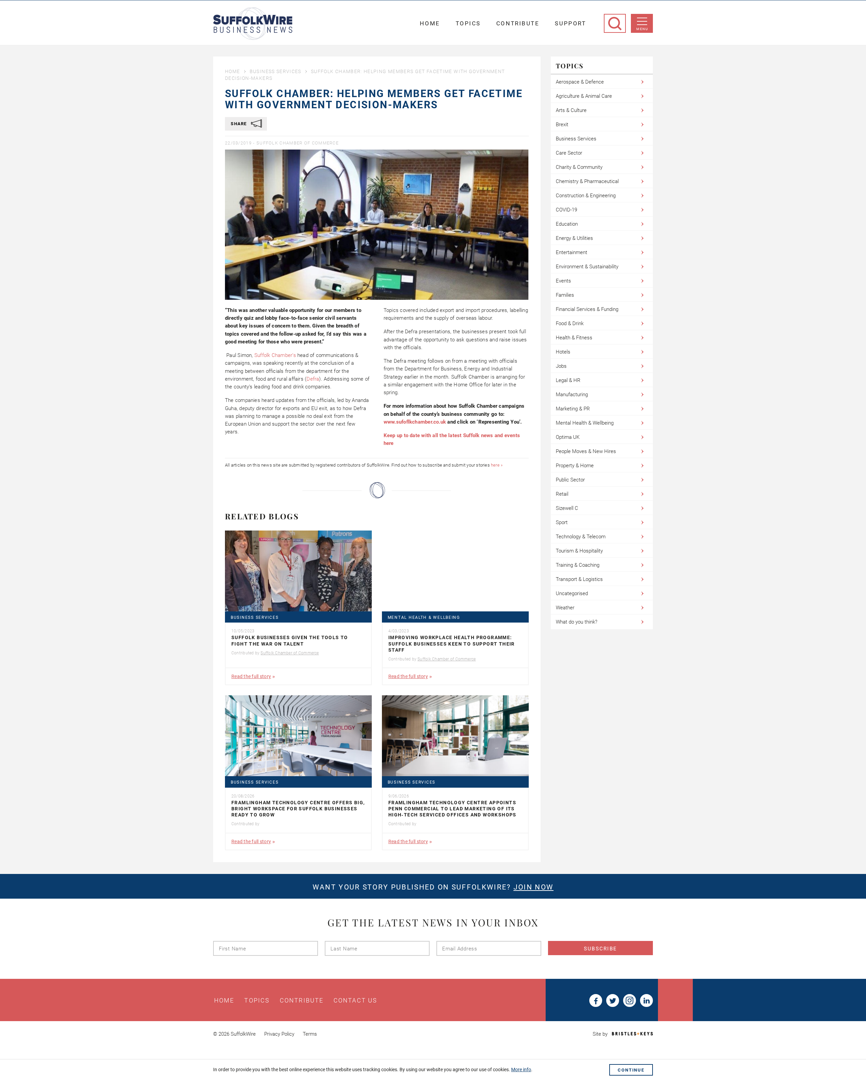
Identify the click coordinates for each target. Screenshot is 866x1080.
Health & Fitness (574, 338)
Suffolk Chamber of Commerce (297, 142)
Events (563, 281)
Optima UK (567, 437)
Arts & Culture (571, 110)
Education (567, 224)
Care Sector (569, 153)
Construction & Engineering (586, 196)
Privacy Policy (279, 1034)
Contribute (518, 23)
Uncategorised (572, 593)
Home (430, 23)
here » (497, 465)
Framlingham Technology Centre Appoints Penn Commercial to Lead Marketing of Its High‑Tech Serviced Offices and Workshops (452, 808)
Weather (565, 608)
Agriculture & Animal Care (584, 96)
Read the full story (251, 676)
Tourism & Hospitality (579, 551)
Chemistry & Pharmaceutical (587, 181)
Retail (562, 494)
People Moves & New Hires (586, 451)
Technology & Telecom (581, 537)
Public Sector (570, 480)
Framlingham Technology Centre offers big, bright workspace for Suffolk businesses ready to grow (298, 808)
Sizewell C (567, 508)
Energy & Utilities (574, 238)
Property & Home (575, 466)
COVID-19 (566, 210)
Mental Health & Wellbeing (424, 617)
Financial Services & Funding (587, 309)
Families (565, 295)
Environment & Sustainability (587, 267)
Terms (310, 1034)
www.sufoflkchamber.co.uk (415, 422)
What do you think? (576, 622)
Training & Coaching (577, 565)
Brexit (562, 124)
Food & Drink (570, 323)
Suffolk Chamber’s (275, 355)
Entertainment (571, 252)
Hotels (563, 352)
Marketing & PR (573, 409)
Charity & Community (579, 167)
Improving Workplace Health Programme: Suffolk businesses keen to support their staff (451, 643)
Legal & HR (568, 380)
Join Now (533, 887)
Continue (631, 1070)
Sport (562, 522)
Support (570, 23)
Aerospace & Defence (580, 82)
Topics (468, 23)
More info (521, 1069)
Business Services (275, 71)
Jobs (561, 366)
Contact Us (355, 1000)
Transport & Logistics (579, 579)
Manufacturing (572, 394)
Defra (312, 379)
